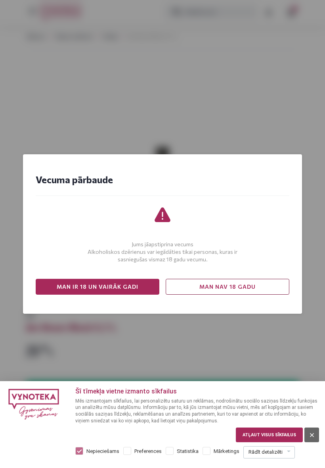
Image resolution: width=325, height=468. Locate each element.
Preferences (148, 451)
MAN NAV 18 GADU (227, 286)
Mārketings (226, 451)
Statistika (188, 451)
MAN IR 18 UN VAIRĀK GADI (97, 286)
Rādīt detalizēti (266, 452)
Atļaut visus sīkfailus (269, 434)
